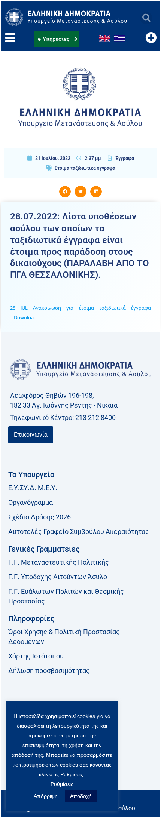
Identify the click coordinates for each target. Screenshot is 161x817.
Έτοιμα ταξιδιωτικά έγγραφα (84, 168)
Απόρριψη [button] (46, 796)
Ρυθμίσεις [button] (62, 784)
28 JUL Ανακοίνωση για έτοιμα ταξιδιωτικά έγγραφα (80, 307)
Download (25, 317)
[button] (146, 18)
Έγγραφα (124, 158)
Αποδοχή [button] (81, 796)
